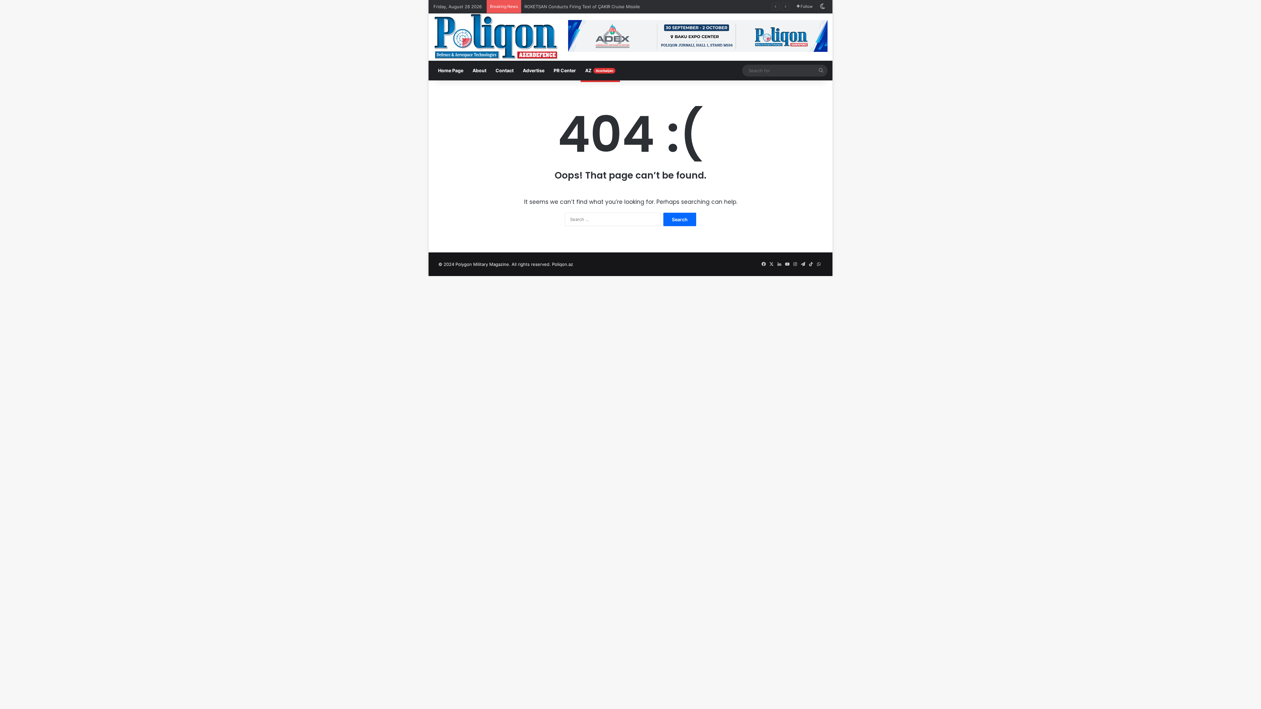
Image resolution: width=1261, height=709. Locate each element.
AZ (599, 70)
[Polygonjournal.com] (495, 36)
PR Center (565, 70)
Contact (505, 70)
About (479, 70)
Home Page (450, 70)
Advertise (533, 70)
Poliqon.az (562, 264)
